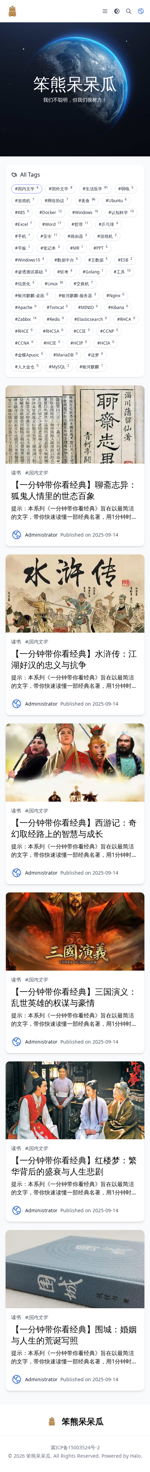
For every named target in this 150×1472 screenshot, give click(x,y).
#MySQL (59, 366)
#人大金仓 (26, 366)
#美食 (86, 200)
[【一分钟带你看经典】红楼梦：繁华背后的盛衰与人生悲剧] (75, 1100)
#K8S (22, 212)
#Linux (54, 283)
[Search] (129, 11)
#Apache (25, 307)
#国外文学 (60, 188)
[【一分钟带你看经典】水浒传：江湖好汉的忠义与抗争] (75, 593)
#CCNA (24, 342)
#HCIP (78, 342)
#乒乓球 (108, 224)
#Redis (55, 319)
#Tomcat (57, 307)
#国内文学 (26, 188)
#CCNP (109, 330)
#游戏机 (24, 200)
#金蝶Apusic (29, 354)
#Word (51, 224)
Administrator (41, 534)
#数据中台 (66, 259)
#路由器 (77, 236)
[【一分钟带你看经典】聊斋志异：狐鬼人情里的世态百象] (75, 424)
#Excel (23, 224)
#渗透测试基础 (31, 271)
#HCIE (52, 342)
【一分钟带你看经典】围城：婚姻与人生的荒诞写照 (74, 1334)
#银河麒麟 (91, 366)
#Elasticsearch (90, 319)
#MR (76, 247)
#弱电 (125, 188)
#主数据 (97, 259)
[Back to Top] (134, 1456)
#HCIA (105, 342)
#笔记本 (50, 247)
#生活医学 (95, 188)
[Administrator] (16, 534)
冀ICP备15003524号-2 (75, 1447)
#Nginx (115, 295)
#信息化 (24, 283)
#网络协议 (56, 200)
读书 (16, 472)
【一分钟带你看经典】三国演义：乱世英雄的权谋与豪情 (74, 997)
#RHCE (23, 330)
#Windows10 (29, 259)
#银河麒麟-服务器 (77, 295)
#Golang (93, 271)
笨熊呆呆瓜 (38, 1455)
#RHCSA (53, 330)
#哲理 (80, 224)
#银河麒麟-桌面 (31, 295)
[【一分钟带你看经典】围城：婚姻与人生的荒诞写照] (75, 1269)
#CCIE (82, 330)
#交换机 (83, 283)
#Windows (85, 212)
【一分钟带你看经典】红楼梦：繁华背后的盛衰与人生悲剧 (74, 1165)
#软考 (64, 271)
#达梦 (95, 354)
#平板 (22, 247)
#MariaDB (65, 354)
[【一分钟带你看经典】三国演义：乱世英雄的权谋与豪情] (75, 931)
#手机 (22, 236)
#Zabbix (25, 319)
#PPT (100, 247)
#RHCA (126, 319)
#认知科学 (121, 212)
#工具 (122, 271)
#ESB (125, 259)
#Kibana (118, 307)
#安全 (48, 236)
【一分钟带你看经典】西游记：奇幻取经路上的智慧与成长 (74, 828)
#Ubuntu (116, 200)
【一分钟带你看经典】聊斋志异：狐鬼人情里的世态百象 (74, 490)
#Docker (50, 212)
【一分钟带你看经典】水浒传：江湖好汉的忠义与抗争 (74, 659)
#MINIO (88, 307)
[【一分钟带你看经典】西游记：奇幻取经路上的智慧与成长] (75, 762)
